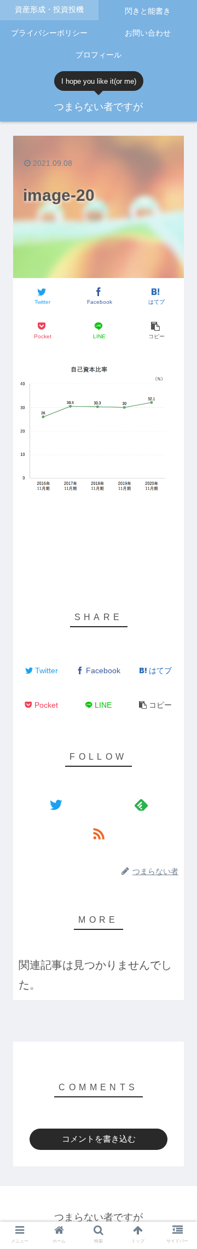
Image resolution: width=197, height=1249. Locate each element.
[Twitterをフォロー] (56, 805)
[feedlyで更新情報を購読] (141, 805)
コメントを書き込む (99, 1138)
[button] (176, 909)
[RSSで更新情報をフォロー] (98, 834)
